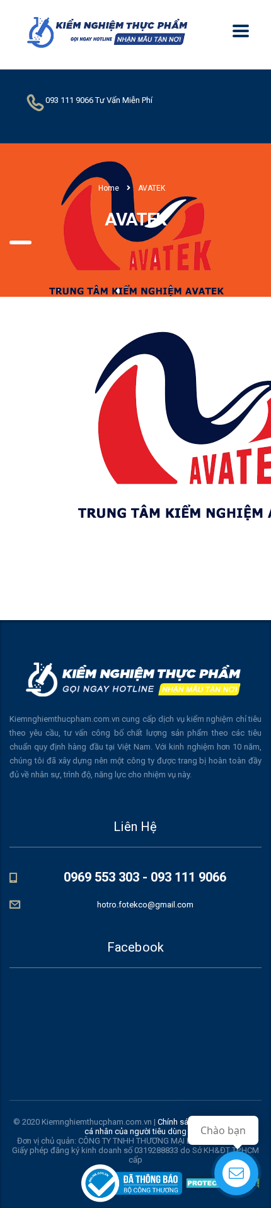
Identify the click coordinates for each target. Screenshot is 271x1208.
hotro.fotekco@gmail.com (145, 904)
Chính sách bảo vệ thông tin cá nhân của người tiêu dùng (171, 1126)
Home (108, 188)
